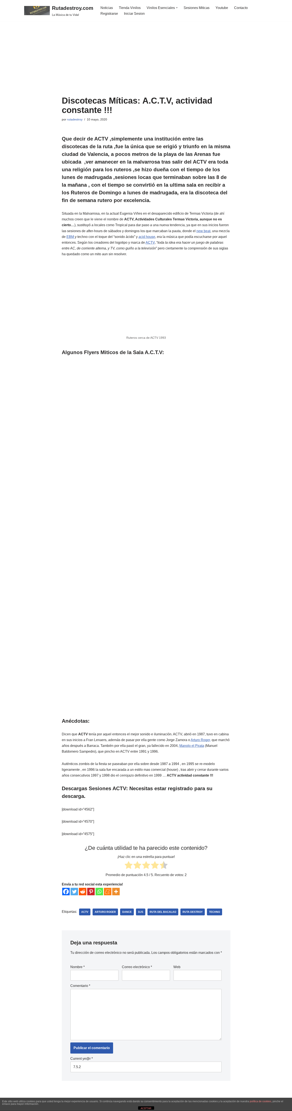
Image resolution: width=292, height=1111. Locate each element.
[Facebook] (66, 891)
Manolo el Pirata (191, 746)
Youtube (221, 8)
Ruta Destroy (193, 911)
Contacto (241, 8)
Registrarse (109, 13)
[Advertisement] (146, 64)
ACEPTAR (146, 1108)
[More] (116, 891)
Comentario (80, 986)
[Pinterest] (91, 891)
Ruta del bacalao (163, 911)
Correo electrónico (137, 967)
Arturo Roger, (201, 740)
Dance (127, 911)
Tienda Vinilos (130, 8)
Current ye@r (81, 1058)
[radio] (129, 866)
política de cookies (260, 1101)
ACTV (150, 242)
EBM (70, 237)
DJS (140, 911)
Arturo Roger (105, 911)
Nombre (77, 967)
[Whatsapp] (99, 891)
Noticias (106, 8)
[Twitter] (74, 891)
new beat (203, 231)
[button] (177, 8)
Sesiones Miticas (196, 8)
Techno (214, 911)
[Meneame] (107, 891)
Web (176, 967)
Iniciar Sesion (134, 13)
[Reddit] (82, 891)
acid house (147, 237)
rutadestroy (75, 119)
